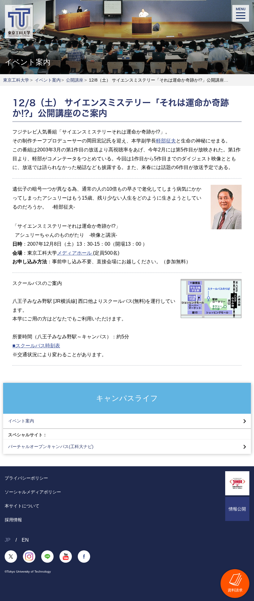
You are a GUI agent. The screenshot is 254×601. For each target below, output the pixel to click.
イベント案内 (48, 80)
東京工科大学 (16, 80)
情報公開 (237, 508)
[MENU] (240, 13)
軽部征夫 (166, 140)
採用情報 (13, 519)
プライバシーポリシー (26, 478)
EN (25, 540)
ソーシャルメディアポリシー (33, 491)
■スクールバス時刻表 (36, 345)
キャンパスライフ (127, 398)
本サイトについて (22, 505)
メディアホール (75, 253)
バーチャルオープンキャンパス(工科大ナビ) (51, 446)
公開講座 (74, 80)
